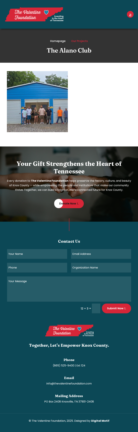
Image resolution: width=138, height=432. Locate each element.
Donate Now (67, 203)
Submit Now (115, 308)
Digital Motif (100, 421)
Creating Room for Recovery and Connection (26, 118)
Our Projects (79, 41)
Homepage (57, 41)
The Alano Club (17, 107)
